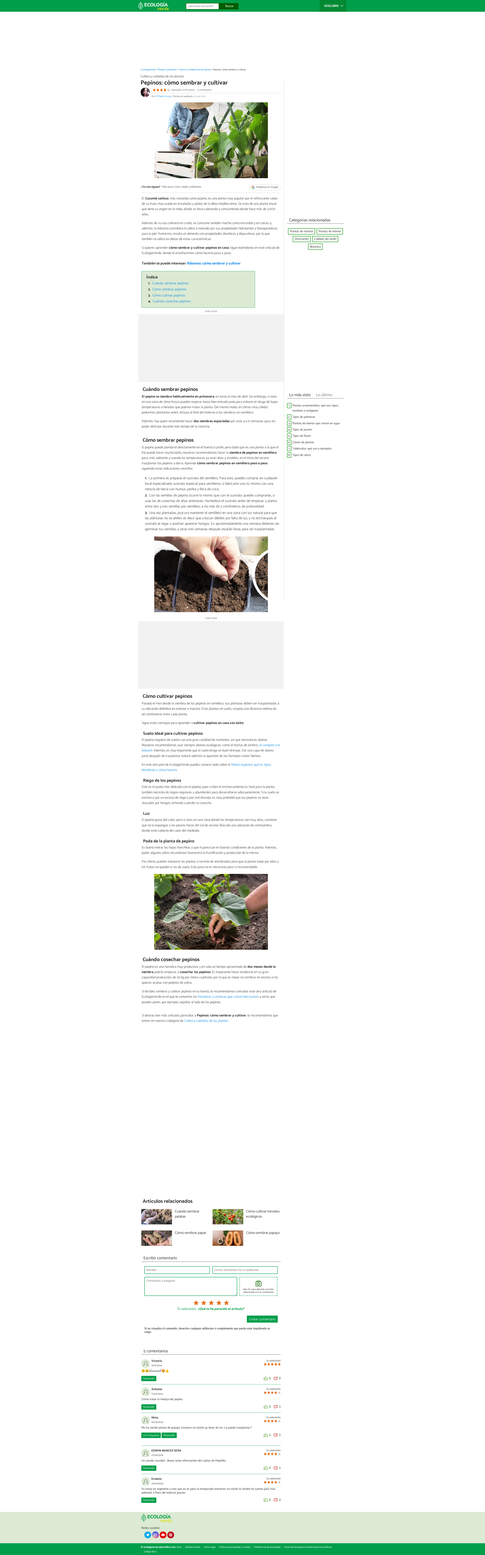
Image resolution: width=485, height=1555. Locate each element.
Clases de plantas (303, 442)
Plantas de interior (329, 231)
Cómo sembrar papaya (262, 1233)
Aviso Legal (209, 1547)
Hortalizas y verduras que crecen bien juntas (228, 997)
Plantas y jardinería (166, 70)
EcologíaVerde (148, 70)
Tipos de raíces (301, 455)
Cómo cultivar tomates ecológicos (263, 1214)
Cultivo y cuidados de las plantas (194, 70)
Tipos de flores (301, 435)
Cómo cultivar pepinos (168, 295)
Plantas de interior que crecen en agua (316, 423)
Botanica (315, 246)
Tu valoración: (186, 1309)
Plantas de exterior (301, 231)
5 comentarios (204, 90)
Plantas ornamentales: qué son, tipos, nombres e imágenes (315, 408)
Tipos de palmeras (303, 417)
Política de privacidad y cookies (234, 1547)
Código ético (150, 1551)
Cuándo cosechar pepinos (172, 301)
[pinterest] (170, 1534)
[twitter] (147, 1534)
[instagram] (155, 1534)
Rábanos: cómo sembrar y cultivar (214, 263)
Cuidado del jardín (325, 239)
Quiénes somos (192, 1547)
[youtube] (163, 1534)
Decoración (302, 239)
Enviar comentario (262, 1319)
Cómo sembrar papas (190, 1233)
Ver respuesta (151, 1435)
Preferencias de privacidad (267, 1547)
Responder (149, 1378)
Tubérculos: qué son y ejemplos (312, 448)
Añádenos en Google (267, 187)
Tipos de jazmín (302, 429)
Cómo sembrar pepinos (169, 289)
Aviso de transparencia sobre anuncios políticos (308, 1547)
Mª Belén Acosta (164, 96)
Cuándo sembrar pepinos (170, 283)
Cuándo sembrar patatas (187, 1214)
